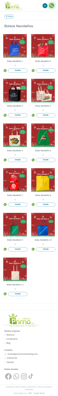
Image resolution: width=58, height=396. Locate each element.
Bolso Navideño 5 (15, 151)
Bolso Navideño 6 (43, 151)
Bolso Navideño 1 (15, 61)
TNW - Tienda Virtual (36, 393)
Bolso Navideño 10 (43, 240)
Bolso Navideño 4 (43, 106)
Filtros (10, 16)
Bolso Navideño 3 (15, 106)
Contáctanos (12, 339)
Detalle (18, 70)
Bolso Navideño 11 (15, 285)
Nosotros (10, 335)
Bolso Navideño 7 (15, 195)
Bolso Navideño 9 (15, 240)
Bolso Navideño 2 (43, 61)
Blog (8, 343)
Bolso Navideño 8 (43, 195)
